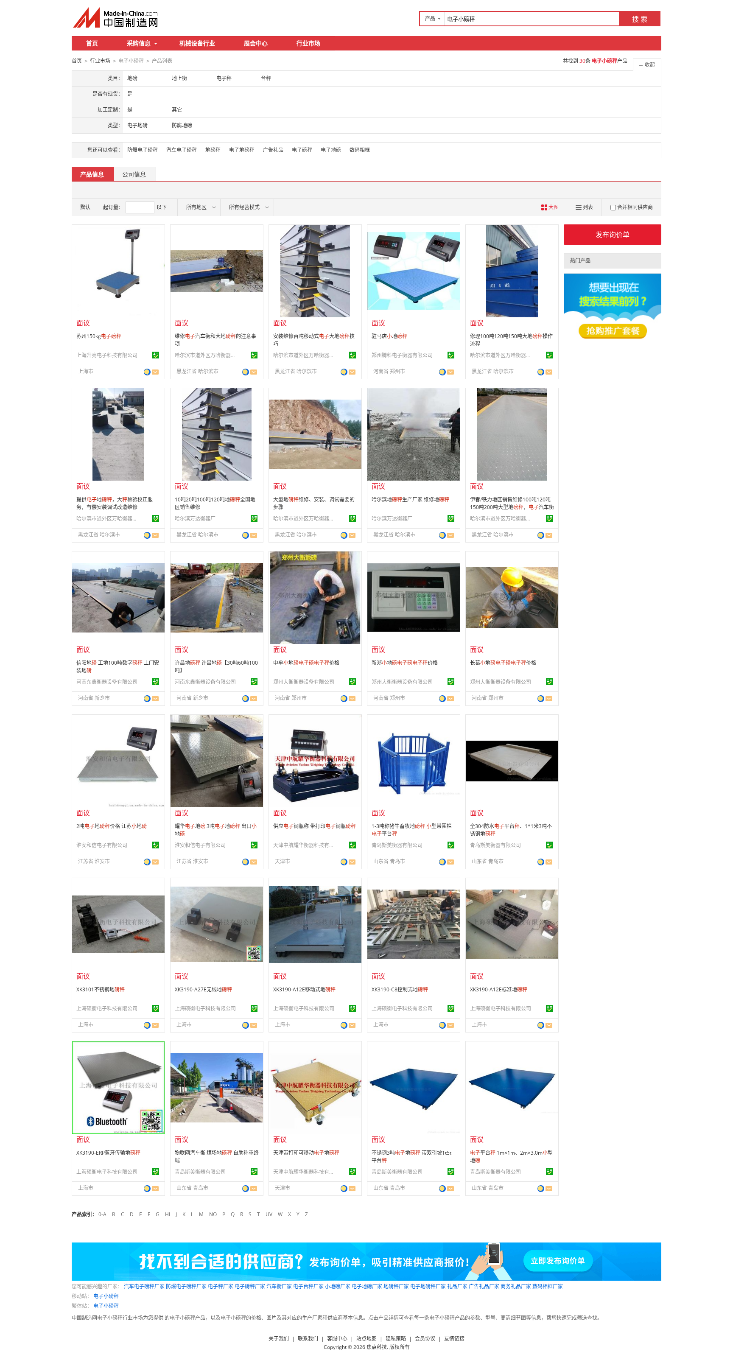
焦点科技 (376, 1347)
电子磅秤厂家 (250, 1286)
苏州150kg (98, 336)
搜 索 (639, 19)
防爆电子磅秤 (142, 150)
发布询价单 (612, 234)
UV (269, 1214)
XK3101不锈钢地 (100, 989)
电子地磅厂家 (367, 1286)
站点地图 (366, 1338)
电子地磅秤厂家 (428, 1286)
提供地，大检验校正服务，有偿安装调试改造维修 (114, 503)
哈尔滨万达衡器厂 (195, 518)
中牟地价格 (306, 662)
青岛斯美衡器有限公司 (397, 845)
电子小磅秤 (106, 1296)
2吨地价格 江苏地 (111, 826)
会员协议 (425, 1338)
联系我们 (308, 1338)
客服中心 (337, 1338)
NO (213, 1214)
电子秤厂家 (220, 1286)
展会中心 (256, 43)
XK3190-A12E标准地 (498, 989)
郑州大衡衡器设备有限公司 (303, 682)
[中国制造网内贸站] (116, 17)
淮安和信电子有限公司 (101, 845)
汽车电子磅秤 (181, 150)
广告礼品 (273, 150)
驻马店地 (389, 336)
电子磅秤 (302, 150)
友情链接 (454, 1338)
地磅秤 (213, 150)
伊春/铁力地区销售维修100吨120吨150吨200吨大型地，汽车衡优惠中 (512, 507)
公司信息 (134, 174)
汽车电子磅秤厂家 (144, 1286)
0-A (102, 1214)
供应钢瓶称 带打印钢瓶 (314, 826)
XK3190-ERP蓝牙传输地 (108, 1152)
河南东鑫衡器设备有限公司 (106, 682)
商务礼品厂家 (516, 1286)
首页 (92, 43)
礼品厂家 (457, 1286)
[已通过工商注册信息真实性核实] (155, 355)
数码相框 (360, 150)
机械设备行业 (197, 43)
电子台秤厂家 (308, 1286)
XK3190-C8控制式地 (400, 989)
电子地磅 (331, 150)
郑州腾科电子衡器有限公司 (402, 355)
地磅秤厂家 (396, 1286)
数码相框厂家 (547, 1286)
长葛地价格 (503, 662)
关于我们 (279, 1338)
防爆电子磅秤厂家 (186, 1286)
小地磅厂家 (337, 1286)
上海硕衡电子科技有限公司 (106, 1008)
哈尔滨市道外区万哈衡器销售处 (206, 355)
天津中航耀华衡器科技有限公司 (305, 845)
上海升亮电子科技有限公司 (106, 355)
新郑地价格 (405, 662)
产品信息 (92, 174)
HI (167, 1214)
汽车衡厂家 (279, 1286)
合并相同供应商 (635, 207)
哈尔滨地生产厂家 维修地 (410, 499)
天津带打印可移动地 (306, 1152)
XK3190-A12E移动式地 (304, 989)
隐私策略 (396, 1338)
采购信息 (139, 43)
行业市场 (308, 43)
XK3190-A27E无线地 (203, 989)
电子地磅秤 (242, 150)
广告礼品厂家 (484, 1286)
